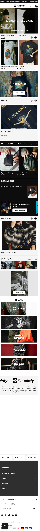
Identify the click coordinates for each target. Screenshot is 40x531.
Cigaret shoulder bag (7, 173)
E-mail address (7, 508)
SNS (3, 489)
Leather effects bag (25, 173)
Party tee (22, 66)
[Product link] (9, 55)
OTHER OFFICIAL (8, 473)
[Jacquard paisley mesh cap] (6, 207)
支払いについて (32, 457)
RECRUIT (5, 468)
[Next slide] (35, 37)
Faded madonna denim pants (9, 66)
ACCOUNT (5, 483)
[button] (2, 5)
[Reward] (5, 526)
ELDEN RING (6, 131)
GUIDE (4, 478)
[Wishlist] (30, 5)
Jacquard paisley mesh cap (21, 204)
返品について (6, 457)
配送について (19, 457)
